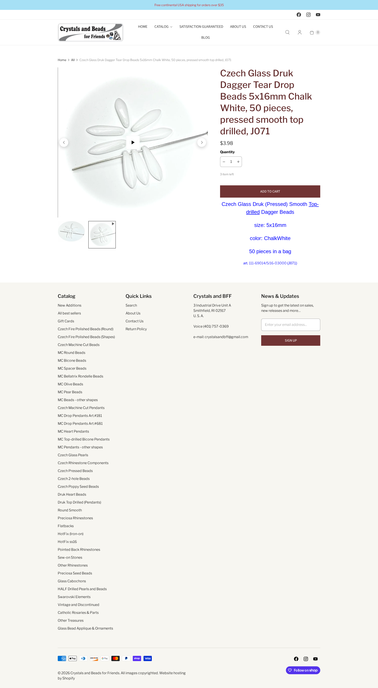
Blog (205, 37)
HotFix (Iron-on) (70, 534)
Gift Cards (66, 321)
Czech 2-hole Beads (74, 479)
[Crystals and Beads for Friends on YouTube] (318, 14)
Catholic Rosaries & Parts (78, 613)
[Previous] (64, 142)
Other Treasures (71, 620)
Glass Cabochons (72, 581)
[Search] (287, 32)
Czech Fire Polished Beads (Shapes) (86, 337)
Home (142, 26)
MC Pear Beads (70, 392)
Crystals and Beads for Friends (94, 673)
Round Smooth (70, 510)
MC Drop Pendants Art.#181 (80, 416)
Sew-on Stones (70, 557)
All (73, 60)
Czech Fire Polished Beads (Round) (85, 329)
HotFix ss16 (67, 542)
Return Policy (136, 329)
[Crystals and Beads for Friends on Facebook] (299, 14)
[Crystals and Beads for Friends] (90, 32)
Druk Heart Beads (72, 494)
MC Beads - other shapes (78, 400)
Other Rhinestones (73, 565)
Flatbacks (66, 526)
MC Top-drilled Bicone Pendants (84, 439)
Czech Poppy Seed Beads (78, 486)
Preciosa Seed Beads (75, 573)
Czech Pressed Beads (75, 471)
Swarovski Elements (74, 597)
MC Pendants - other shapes (80, 447)
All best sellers (69, 313)
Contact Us (263, 26)
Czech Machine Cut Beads (79, 345)
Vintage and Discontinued (78, 605)
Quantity (227, 152)
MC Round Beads (71, 353)
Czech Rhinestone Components (83, 463)
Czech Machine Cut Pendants (81, 408)
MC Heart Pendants (73, 431)
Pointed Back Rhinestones (79, 550)
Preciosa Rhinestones (75, 518)
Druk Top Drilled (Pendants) (79, 502)
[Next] (201, 142)
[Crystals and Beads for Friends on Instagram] (308, 14)
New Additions (69, 305)
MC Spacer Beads (72, 368)
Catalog (161, 26)
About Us (238, 26)
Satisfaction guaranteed (201, 26)
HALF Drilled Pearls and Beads (82, 589)
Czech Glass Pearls (73, 455)
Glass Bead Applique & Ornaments (85, 628)
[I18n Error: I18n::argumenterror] (71, 231)
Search (131, 305)
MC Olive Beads (70, 384)
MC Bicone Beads (72, 360)
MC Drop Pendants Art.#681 (80, 423)
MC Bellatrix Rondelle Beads (80, 376)
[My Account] (300, 32)
